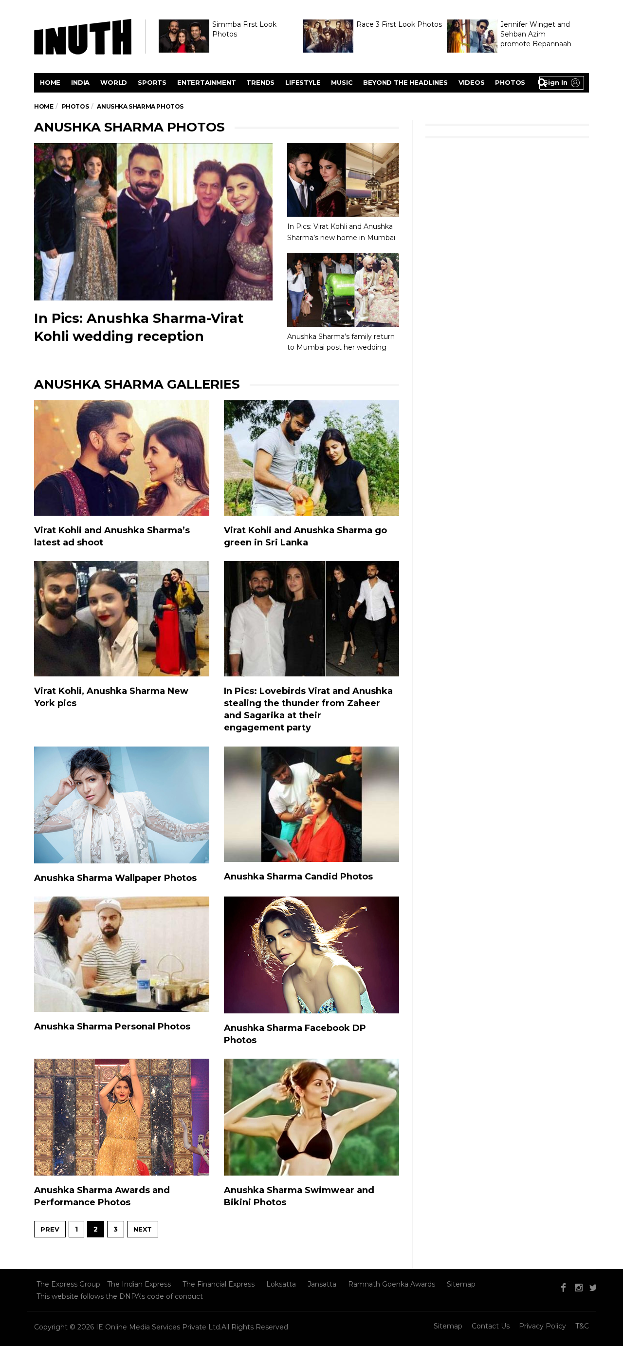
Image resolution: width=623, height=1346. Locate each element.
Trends (260, 82)
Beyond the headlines (405, 82)
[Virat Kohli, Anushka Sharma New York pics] (121, 618)
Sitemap (461, 1284)
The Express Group (68, 1284)
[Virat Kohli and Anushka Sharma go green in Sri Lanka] (311, 458)
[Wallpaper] (121, 805)
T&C (582, 1326)
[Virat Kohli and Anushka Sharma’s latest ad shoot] (121, 458)
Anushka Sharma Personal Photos (112, 1026)
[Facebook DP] (311, 955)
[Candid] (311, 804)
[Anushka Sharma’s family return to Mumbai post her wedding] (343, 290)
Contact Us (491, 1326)
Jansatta (322, 1284)
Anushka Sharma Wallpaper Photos (115, 878)
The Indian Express (139, 1284)
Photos (510, 82)
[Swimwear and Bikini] (311, 1117)
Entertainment (206, 82)
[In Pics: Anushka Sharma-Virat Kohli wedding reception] (153, 221)
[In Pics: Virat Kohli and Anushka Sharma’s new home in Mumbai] (343, 180)
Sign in (556, 82)
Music (341, 82)
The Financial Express (219, 1284)
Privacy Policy (542, 1326)
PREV (49, 1229)
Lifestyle (302, 82)
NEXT (142, 1229)
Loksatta (281, 1284)
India (80, 82)
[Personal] (121, 954)
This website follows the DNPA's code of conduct (120, 1296)
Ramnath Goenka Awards (391, 1284)
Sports (152, 82)
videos (471, 82)
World (113, 82)
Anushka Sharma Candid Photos (298, 876)
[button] (562, 82)
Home (50, 82)
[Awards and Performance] (121, 1117)
